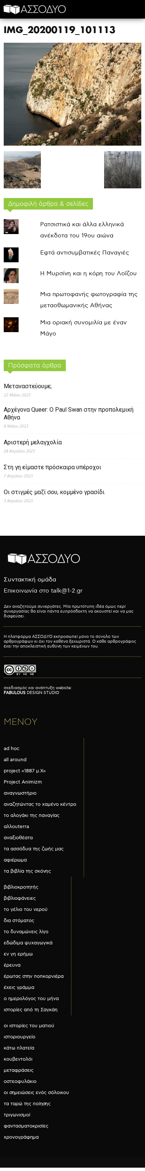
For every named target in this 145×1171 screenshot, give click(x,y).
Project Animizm (23, 782)
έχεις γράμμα (19, 987)
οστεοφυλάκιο (20, 1081)
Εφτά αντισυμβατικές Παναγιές (84, 252)
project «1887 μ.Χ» (25, 771)
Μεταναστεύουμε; (28, 386)
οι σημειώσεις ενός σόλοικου (36, 1093)
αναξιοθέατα (18, 838)
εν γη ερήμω (18, 954)
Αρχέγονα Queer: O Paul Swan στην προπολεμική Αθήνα (68, 413)
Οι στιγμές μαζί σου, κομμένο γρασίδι (54, 492)
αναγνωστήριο (20, 793)
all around (15, 760)
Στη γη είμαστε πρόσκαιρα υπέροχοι (52, 467)
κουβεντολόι (18, 1059)
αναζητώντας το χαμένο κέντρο (40, 804)
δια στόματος (19, 921)
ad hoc (11, 749)
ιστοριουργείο (19, 1037)
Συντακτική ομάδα (30, 579)
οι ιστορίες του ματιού (29, 1026)
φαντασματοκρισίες (26, 1126)
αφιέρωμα (15, 860)
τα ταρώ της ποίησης (27, 1104)
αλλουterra (16, 827)
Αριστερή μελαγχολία (33, 442)
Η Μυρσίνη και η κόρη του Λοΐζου (88, 273)
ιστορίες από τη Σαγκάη (31, 1010)
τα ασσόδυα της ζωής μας (34, 849)
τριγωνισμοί (17, 1115)
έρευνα (12, 965)
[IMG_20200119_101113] (72, 143)
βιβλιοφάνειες (20, 898)
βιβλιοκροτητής (21, 887)
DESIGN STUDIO (31, 692)
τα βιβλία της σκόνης (27, 871)
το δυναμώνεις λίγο (26, 932)
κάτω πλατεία (19, 1048)
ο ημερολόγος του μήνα (31, 999)
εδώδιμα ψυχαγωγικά (28, 943)
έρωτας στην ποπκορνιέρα (34, 976)
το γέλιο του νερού (26, 909)
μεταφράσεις (18, 1070)
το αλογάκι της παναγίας (31, 815)
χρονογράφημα (21, 1137)
